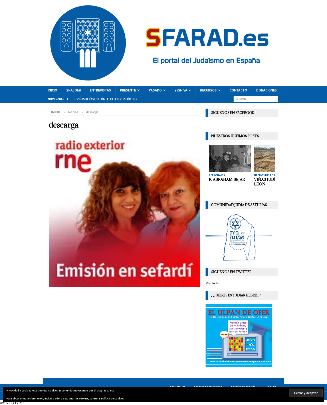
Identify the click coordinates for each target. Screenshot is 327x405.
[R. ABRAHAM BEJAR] (230, 158)
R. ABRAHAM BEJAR (227, 179)
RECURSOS (208, 90)
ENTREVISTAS (100, 90)
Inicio (52, 90)
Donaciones (266, 90)
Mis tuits (212, 283)
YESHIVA (181, 90)
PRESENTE (128, 90)
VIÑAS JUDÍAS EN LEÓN (270, 182)
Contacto (238, 90)
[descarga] (124, 284)
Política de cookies (112, 398)
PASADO (155, 90)
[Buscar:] (256, 98)
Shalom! (73, 90)
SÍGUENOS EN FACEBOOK (232, 113)
